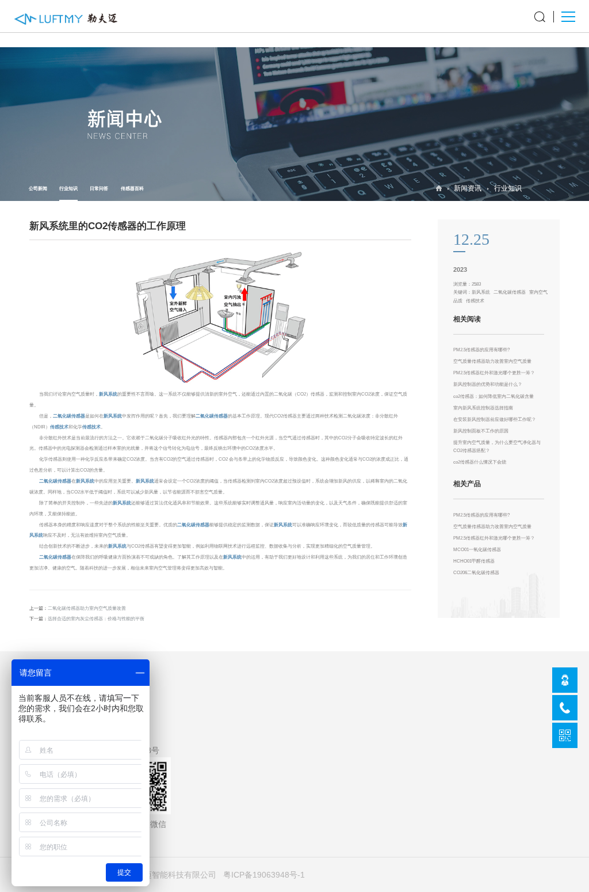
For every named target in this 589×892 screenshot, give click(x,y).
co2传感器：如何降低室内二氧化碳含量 (493, 396)
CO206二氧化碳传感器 (476, 572)
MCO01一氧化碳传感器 (477, 549)
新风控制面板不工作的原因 (480, 431)
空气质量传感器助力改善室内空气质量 (492, 361)
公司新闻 (38, 188)
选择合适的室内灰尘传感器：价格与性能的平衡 (96, 618)
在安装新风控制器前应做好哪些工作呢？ (494, 419)
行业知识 (68, 188)
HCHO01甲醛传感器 (474, 561)
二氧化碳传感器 (69, 416)
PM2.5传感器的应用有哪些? (481, 349)
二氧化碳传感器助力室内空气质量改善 (87, 608)
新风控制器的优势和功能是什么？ (487, 384)
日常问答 (99, 188)
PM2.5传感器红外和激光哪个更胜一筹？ (494, 372)
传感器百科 (132, 188)
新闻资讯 (467, 188)
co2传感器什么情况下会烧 (479, 462)
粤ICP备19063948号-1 (264, 874)
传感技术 (59, 427)
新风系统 (108, 394)
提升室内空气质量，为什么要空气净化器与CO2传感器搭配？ (497, 446)
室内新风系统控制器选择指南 (483, 408)
